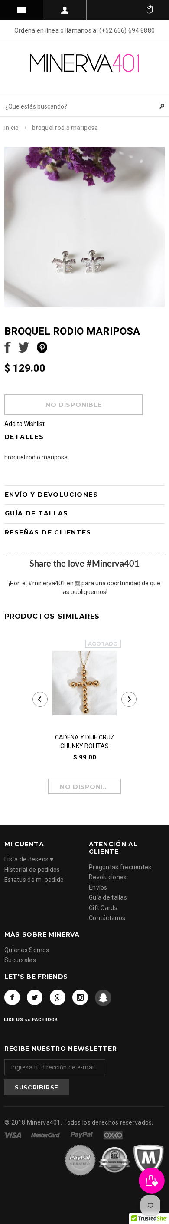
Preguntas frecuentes (120, 867)
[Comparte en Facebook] (7, 346)
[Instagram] (80, 998)
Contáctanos (107, 917)
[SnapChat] (103, 998)
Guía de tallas (108, 897)
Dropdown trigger (65, 10)
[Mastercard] (46, 1134)
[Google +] (58, 998)
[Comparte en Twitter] (24, 346)
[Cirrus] (113, 1134)
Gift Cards (103, 907)
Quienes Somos (26, 950)
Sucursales (20, 960)
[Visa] (13, 1134)
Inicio (11, 127)
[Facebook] (12, 998)
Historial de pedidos (32, 869)
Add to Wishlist (24, 423)
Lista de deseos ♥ (29, 859)
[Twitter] (35, 998)
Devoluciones (108, 877)
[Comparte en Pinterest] (42, 346)
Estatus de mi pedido (34, 879)
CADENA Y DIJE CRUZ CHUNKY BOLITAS (84, 741)
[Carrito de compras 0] (149, 10)
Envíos (98, 887)
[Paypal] (82, 1134)
